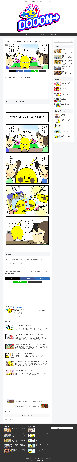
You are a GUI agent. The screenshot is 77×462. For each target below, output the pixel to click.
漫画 (13, 273)
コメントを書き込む (27, 415)
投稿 (9, 273)
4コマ (7, 271)
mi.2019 (19, 271)
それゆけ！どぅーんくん (33, 271)
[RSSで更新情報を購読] (19, 316)
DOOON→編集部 (17, 307)
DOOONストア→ (48, 458)
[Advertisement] (27, 90)
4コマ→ (35, 458)
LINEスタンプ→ (40, 458)
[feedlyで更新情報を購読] (17, 316)
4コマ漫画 (14, 271)
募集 (45, 271)
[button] (42, 71)
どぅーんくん (41, 271)
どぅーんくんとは (29, 458)
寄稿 (6, 273)
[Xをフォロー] (15, 316)
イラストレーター (25, 271)
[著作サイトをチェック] (14, 316)
